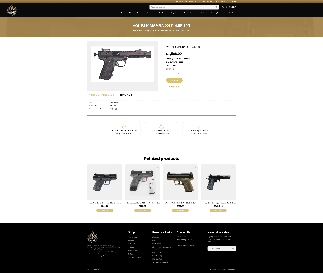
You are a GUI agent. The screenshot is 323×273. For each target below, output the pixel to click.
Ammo (139, 13)
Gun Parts (162, 13)
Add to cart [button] (142, 210)
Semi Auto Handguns (160, 31)
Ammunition (132, 237)
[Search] (216, 7)
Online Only (175, 65)
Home (123, 13)
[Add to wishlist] (120, 167)
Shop (131, 13)
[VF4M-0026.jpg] (122, 64)
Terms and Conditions (160, 262)
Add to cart (174, 80)
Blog (153, 240)
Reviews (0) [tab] (126, 95)
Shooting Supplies (217, 13)
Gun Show (232, 13)
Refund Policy (157, 256)
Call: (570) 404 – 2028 (185, 245)
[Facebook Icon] (233, 2)
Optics (203, 13)
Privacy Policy (157, 252)
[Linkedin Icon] (235, 2)
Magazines (174, 13)
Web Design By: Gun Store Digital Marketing (222, 269)
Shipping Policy (157, 259)
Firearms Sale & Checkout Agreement (161, 248)
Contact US (156, 244)
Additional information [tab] (101, 95)
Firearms (150, 13)
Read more (104, 210)
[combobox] (181, 7)
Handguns (148, 31)
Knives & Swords (189, 13)
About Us (155, 237)
